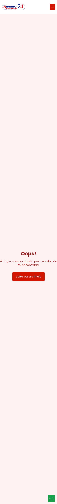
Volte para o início (28, 276)
